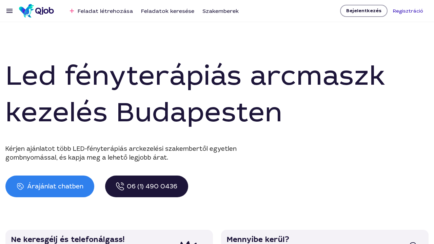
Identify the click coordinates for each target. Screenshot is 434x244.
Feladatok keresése (167, 11)
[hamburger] (9, 11)
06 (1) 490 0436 (152, 186)
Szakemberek (220, 11)
